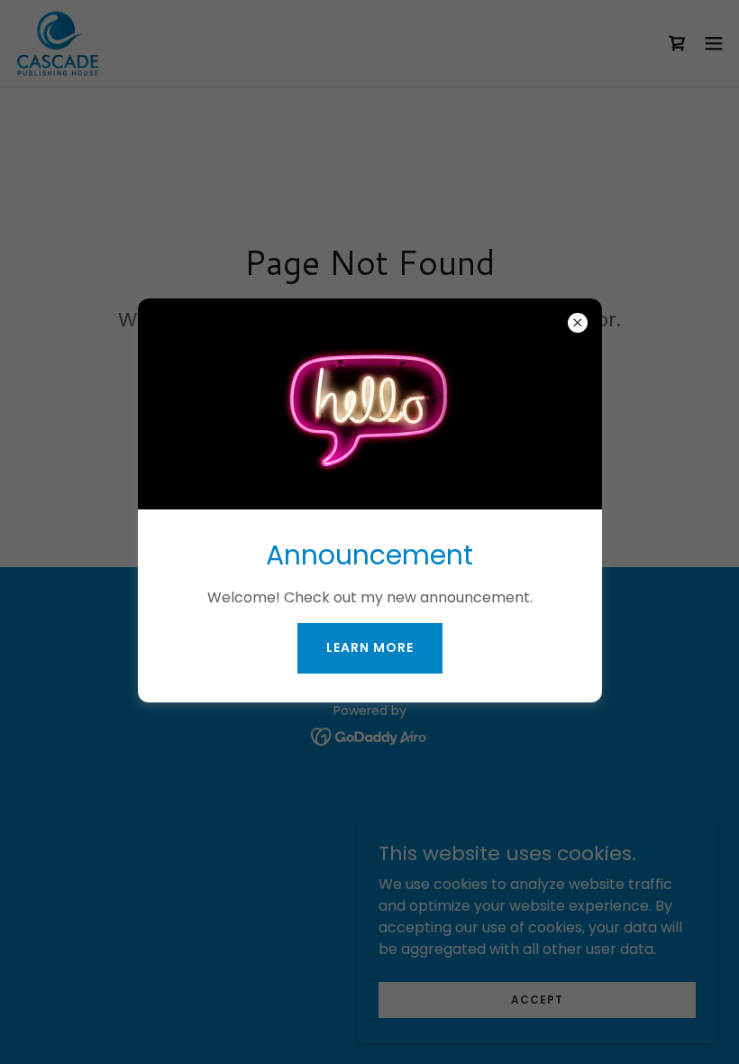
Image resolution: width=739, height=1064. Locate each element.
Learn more (370, 647)
